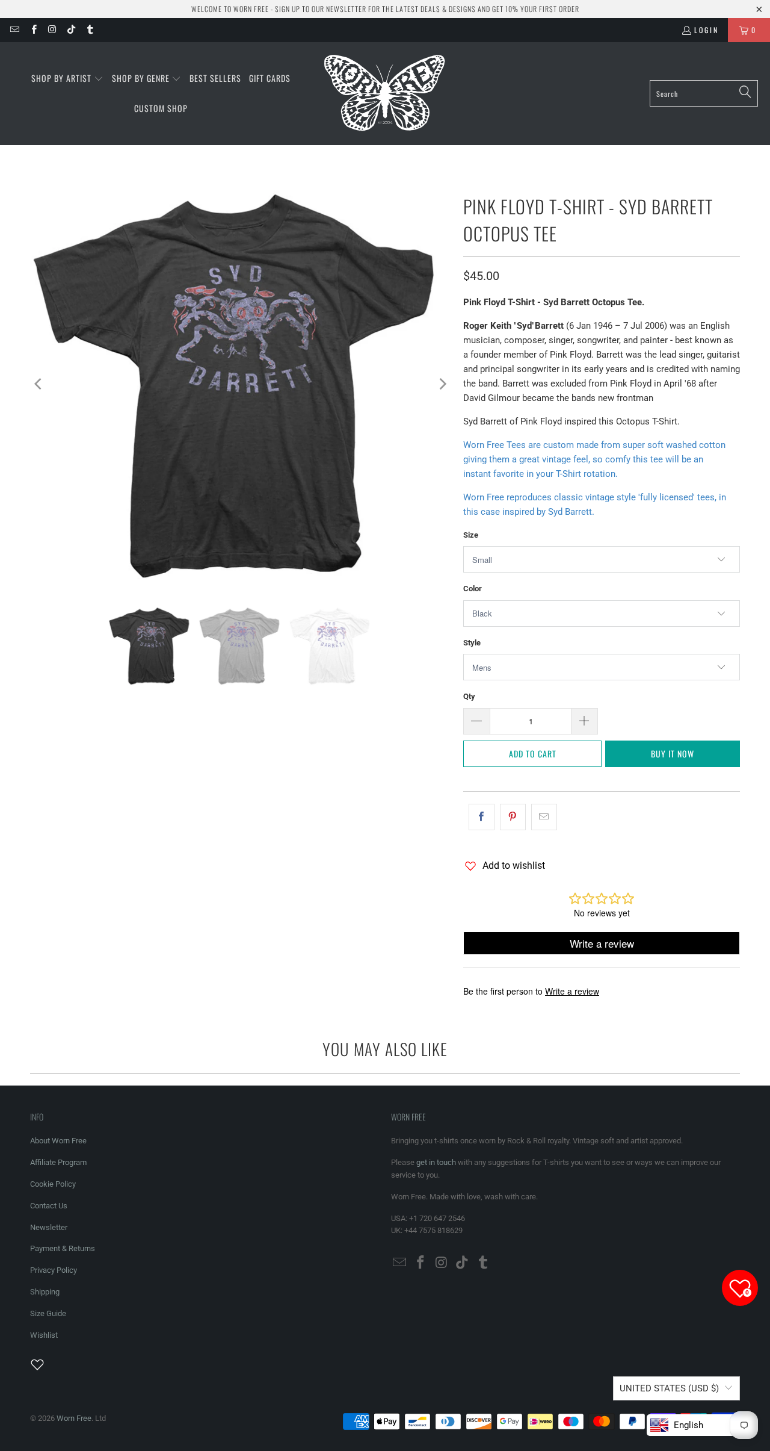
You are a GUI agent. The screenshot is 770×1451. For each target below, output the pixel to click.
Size (470, 534)
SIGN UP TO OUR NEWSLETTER (320, 9)
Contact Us (48, 1205)
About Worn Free (58, 1140)
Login (706, 30)
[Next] (442, 384)
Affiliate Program (58, 1162)
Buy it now (672, 753)
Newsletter (48, 1227)
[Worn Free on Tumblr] (89, 30)
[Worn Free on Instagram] (52, 30)
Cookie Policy (53, 1183)
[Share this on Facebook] (481, 817)
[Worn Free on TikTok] (71, 30)
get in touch (436, 1162)
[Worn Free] (383, 93)
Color (472, 588)
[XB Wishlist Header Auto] (44, 1364)
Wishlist (44, 1335)
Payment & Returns (62, 1248)
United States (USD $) (669, 1388)
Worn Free (74, 1418)
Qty (469, 696)
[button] (67, 79)
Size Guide (48, 1313)
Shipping (45, 1291)
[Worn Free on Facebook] (33, 30)
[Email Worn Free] (14, 30)
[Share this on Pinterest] (513, 817)
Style (472, 642)
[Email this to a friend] (544, 817)
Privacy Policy (53, 1270)
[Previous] (39, 384)
